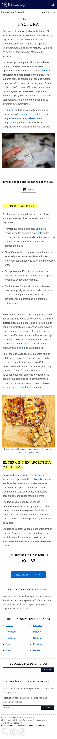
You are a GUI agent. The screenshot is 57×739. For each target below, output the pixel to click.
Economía (9, 12)
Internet (26, 331)
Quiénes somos (8, 725)
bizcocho (38, 479)
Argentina (11, 475)
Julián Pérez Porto (26, 596)
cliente (9, 625)
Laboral (20, 12)
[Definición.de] (13, 4)
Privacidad (21, 725)
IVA (45, 383)
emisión (10, 110)
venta (39, 233)
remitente (38, 644)
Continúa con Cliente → (28, 574)
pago (8, 644)
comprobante (10, 118)
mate (41, 496)
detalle (36, 650)
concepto (38, 638)
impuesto (37, 625)
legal (20, 348)
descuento (11, 638)
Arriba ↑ (40, 725)
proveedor (11, 632)
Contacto (32, 725)
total (8, 650)
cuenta (46, 70)
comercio (24, 114)
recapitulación (26, 275)
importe (37, 632)
